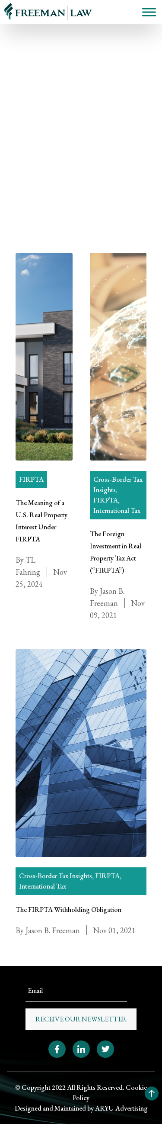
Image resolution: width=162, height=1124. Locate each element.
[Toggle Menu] (149, 12)
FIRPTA (22, 116)
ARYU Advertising (121, 1108)
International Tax (116, 510)
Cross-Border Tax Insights (55, 875)
